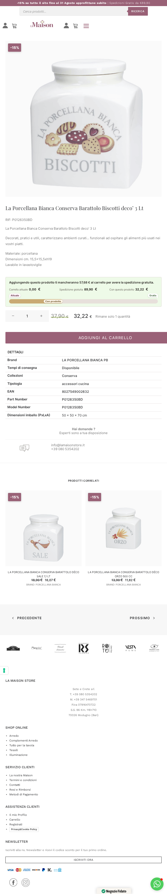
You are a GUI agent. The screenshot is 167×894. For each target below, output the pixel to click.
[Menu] (86, 25)
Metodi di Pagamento (23, 794)
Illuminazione (18, 754)
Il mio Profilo (18, 814)
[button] (13, 316)
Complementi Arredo (23, 740)
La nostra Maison (21, 775)
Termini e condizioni (23, 780)
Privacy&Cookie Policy (24, 829)
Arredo (14, 735)
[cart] (75, 27)
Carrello (14, 819)
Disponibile (70, 368)
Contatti (14, 784)
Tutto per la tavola (21, 745)
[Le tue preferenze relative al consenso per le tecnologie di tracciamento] (4, 670)
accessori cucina (75, 384)
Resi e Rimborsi (20, 789)
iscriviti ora (83, 859)
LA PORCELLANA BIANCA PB (85, 360)
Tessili (13, 750)
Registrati (15, 824)
